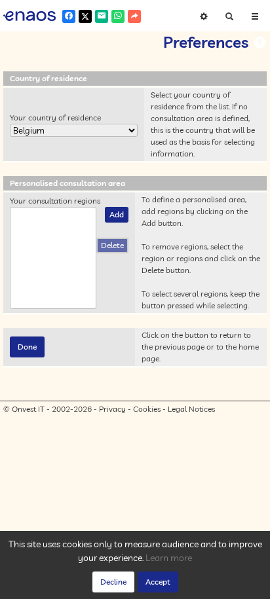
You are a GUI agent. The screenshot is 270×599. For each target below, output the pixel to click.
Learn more (168, 558)
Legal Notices (191, 409)
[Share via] (134, 16)
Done (27, 347)
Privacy (112, 409)
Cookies (147, 409)
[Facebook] (68, 16)
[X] (85, 16)
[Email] (101, 16)
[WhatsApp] (118, 16)
